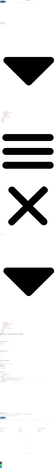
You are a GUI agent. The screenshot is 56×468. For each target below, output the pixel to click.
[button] (28, 178)
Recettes (3, 119)
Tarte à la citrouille (2, 428)
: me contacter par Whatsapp (28, 457)
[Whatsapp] (1, 465)
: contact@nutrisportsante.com (28, 456)
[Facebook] (1, 2)
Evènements (4, 116)
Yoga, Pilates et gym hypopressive (8, 323)
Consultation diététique (6, 115)
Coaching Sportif (5, 111)
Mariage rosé (20, 428)
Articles (3, 118)
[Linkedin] (5, 2)
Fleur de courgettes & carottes (41, 428)
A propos (3, 331)
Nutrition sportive (5, 324)
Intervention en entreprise (6, 117)
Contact (3, 332)
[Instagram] (3, 2)
